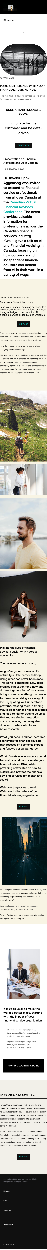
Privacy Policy (8, 1244)
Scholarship (7, 1210)
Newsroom (7, 1191)
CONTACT (23, 324)
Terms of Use (8, 1224)
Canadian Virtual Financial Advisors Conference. (19, 207)
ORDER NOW (23, 145)
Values (5, 1201)
